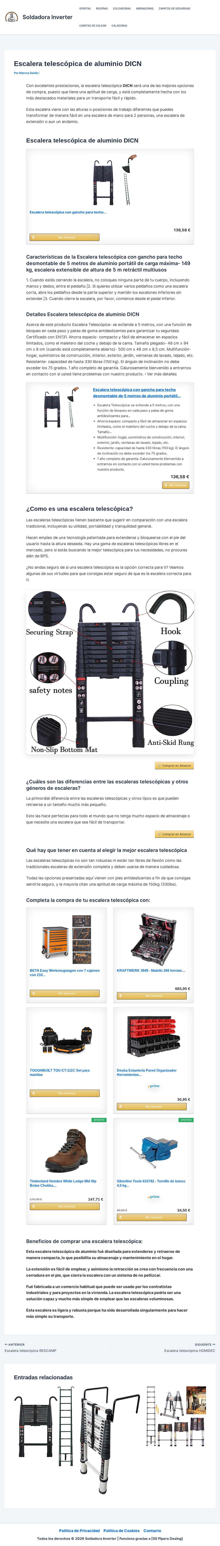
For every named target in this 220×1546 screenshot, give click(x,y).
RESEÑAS (102, 8)
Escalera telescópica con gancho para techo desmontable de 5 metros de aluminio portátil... (137, 392)
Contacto (152, 1530)
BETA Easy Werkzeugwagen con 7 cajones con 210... (65, 973)
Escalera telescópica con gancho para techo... (68, 212)
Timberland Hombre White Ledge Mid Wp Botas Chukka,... (63, 1183)
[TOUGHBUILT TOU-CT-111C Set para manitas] (66, 1039)
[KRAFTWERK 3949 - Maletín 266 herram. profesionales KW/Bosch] (153, 939)
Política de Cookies (122, 1530)
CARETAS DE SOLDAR (92, 25)
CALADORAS (119, 25)
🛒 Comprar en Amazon (174, 765)
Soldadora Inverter (47, 17)
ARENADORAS (145, 8)
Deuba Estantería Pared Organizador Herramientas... (147, 1073)
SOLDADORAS (122, 8)
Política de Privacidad (79, 1530)
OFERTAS (85, 8)
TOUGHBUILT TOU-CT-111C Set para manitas (60, 1073)
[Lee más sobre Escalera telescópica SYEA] (110, 1440)
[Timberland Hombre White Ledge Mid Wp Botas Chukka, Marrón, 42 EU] (66, 1150)
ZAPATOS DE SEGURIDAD (174, 8)
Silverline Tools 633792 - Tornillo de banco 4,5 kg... (151, 1183)
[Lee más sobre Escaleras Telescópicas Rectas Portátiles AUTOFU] (44, 1426)
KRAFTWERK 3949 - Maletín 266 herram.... (151, 970)
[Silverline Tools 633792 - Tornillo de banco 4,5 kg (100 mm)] (153, 1150)
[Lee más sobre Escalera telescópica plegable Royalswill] (176, 1416)
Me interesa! (66, 237)
